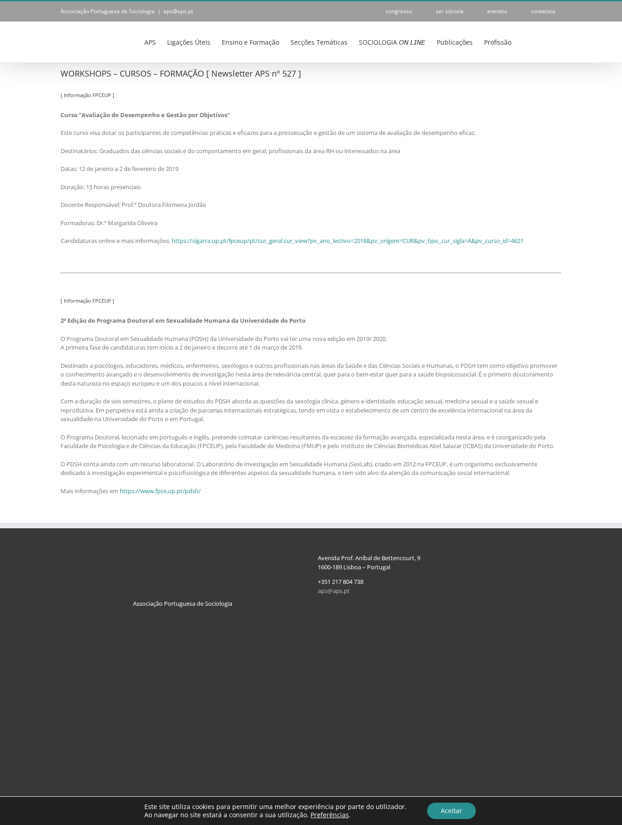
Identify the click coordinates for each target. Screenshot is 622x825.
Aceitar (451, 810)
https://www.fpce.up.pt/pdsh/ (160, 491)
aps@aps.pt (178, 11)
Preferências (330, 815)
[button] (547, 41)
